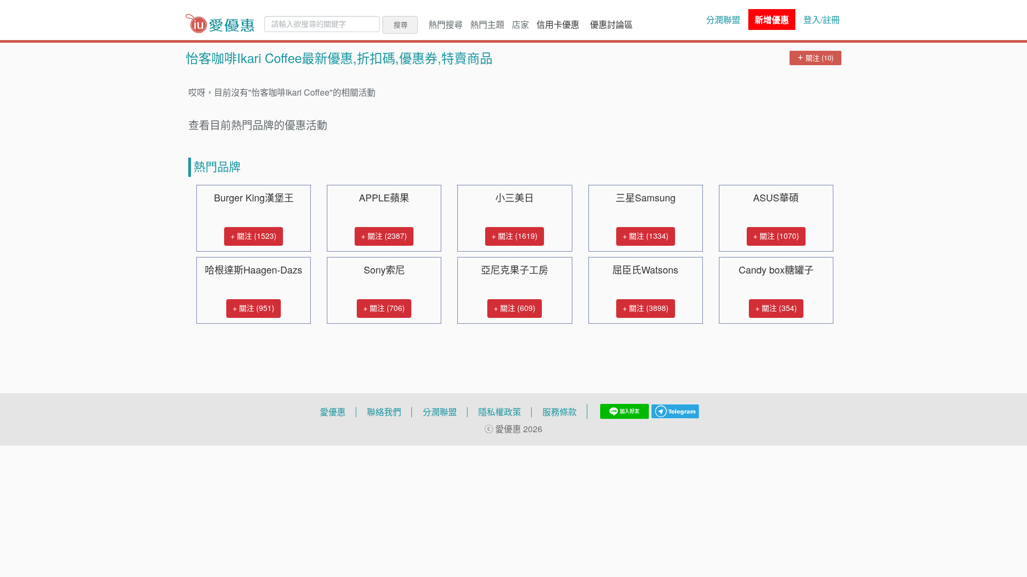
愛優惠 (333, 412)
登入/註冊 (821, 20)
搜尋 (401, 24)
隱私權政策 (499, 412)
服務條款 (559, 412)
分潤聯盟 (723, 20)
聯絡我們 (384, 412)
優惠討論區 (611, 24)
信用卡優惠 (558, 24)
